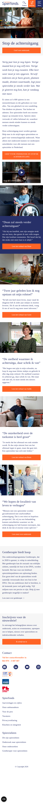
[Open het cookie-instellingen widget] (4, 799)
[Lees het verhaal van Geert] (21, 285)
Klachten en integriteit (12, 756)
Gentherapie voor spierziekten (16, 782)
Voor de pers (8, 743)
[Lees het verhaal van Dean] (21, 214)
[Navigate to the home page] (10, 3)
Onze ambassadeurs (12, 739)
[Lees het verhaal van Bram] (21, 431)
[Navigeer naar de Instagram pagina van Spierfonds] (38, 698)
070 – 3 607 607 (14, 692)
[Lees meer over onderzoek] (21, 502)
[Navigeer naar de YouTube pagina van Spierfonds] (27, 698)
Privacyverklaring (10, 752)
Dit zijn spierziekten (11, 769)
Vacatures (7, 748)
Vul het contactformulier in (15, 689)
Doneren (31, 5)
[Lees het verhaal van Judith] (21, 357)
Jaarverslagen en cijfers (13, 734)
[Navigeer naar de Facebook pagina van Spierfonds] (4, 698)
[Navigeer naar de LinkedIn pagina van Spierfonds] (16, 698)
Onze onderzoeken (11, 778)
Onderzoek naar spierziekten (15, 774)
